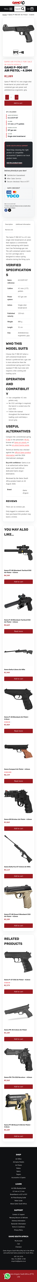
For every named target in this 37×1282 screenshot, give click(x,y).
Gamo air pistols (20, 442)
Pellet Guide (19, 1201)
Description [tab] (9, 224)
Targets (18, 1174)
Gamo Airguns (11, 207)
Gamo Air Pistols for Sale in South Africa (20, 206)
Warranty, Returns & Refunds (18, 1218)
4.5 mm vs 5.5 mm (18, 1191)
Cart (18, 1244)
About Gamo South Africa (18, 1204)
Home (4, 15)
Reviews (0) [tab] (9, 230)
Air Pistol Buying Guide (18, 1198)
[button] (15, 52)
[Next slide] (23, 52)
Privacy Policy (18, 1230)
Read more (18, 631)
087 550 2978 (18, 1256)
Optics (18, 1171)
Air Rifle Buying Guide (18, 1188)
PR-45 (26, 440)
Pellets (18, 1168)
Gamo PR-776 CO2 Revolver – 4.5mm (18, 1077)
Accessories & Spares (18, 1177)
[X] (9, 210)
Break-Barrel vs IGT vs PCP (18, 1194)
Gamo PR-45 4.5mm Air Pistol (15, 1030)
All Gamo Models (18, 1162)
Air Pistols (18, 1165)
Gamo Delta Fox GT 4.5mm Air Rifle (17, 867)
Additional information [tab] (23, 224)
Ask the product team (14, 163)
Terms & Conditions (18, 1227)
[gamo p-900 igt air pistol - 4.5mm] (18, 33)
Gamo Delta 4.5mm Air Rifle (14, 669)
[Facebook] (6, 210)
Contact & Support (18, 1214)
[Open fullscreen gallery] (32, 47)
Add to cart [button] (18, 581)
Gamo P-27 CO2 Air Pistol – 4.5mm (17, 980)
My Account (18, 1241)
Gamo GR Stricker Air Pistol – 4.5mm (18, 819)
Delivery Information (18, 1221)
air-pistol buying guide (20, 445)
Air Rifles (18, 1159)
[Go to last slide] (14, 52)
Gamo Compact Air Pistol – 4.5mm (17, 769)
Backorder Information (18, 1224)
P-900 (8, 440)
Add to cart (18, 103)
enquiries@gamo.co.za (18, 1261)
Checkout (18, 1247)
